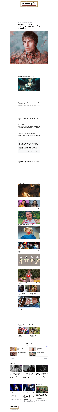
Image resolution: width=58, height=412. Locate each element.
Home (18, 22)
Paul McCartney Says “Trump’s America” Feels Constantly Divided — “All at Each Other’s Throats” (15, 394)
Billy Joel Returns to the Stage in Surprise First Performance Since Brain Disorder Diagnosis (28, 375)
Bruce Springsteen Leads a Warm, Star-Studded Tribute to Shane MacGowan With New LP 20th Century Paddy (29, 395)
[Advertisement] (29, 17)
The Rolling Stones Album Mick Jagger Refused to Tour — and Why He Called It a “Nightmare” (15, 375)
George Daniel (39, 398)
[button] (29, 84)
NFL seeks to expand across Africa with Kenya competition (41, 396)
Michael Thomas (29, 343)
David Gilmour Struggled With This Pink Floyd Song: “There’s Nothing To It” (42, 375)
